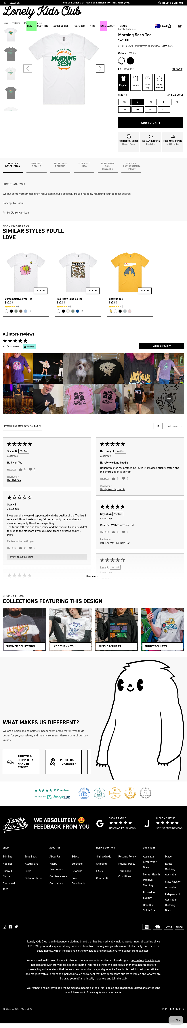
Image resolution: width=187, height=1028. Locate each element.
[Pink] (129, 311)
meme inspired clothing (92, 965)
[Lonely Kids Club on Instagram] (4, 927)
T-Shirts (7, 856)
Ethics (75, 856)
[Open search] (158, 426)
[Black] (130, 60)
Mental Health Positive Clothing (151, 880)
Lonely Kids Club (22, 1008)
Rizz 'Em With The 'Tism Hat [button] (114, 543)
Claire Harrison (20, 212)
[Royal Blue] (77, 311)
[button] (100, 68)
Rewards (77, 871)
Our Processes (58, 876)
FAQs (99, 871)
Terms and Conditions (124, 873)
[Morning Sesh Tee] (11, 34)
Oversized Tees (9, 886)
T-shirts (149, 960)
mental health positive (142, 965)
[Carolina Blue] (25, 311)
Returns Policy (127, 856)
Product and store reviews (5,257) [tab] (22, 426)
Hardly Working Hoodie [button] (112, 489)
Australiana (32, 864)
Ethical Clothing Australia (170, 869)
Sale (103, 26)
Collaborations (33, 878)
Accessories (61, 26)
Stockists (77, 864)
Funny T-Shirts (8, 873)
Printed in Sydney (149, 895)
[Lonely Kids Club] (42, 12)
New (29, 26)
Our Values (56, 883)
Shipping (101, 864)
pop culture (137, 960)
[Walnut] (20, 311)
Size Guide (177, 95)
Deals (123, 26)
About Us (54, 856)
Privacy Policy (126, 864)
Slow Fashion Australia (173, 884)
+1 (82, 311)
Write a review (162, 346)
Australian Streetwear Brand (150, 862)
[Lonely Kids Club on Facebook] (10, 927)
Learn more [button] (167, 45)
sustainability (45, 951)
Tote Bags (31, 856)
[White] (121, 60)
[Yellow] (110, 311)
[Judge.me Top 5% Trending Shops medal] (145, 793)
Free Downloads (78, 880)
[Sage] (16, 311)
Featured (79, 26)
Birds (28, 871)
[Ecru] (68, 311)
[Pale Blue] (125, 311)
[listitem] (18, 368)
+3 (29, 311)
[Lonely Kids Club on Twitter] (16, 927)
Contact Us (102, 878)
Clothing (42, 26)
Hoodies (7, 864)
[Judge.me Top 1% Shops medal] (130, 793)
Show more (92, 576)
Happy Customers (55, 866)
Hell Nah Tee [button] (14, 480)
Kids (93, 26)
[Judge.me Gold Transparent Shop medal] (115, 793)
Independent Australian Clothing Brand (172, 902)
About (111, 26)
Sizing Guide (103, 856)
